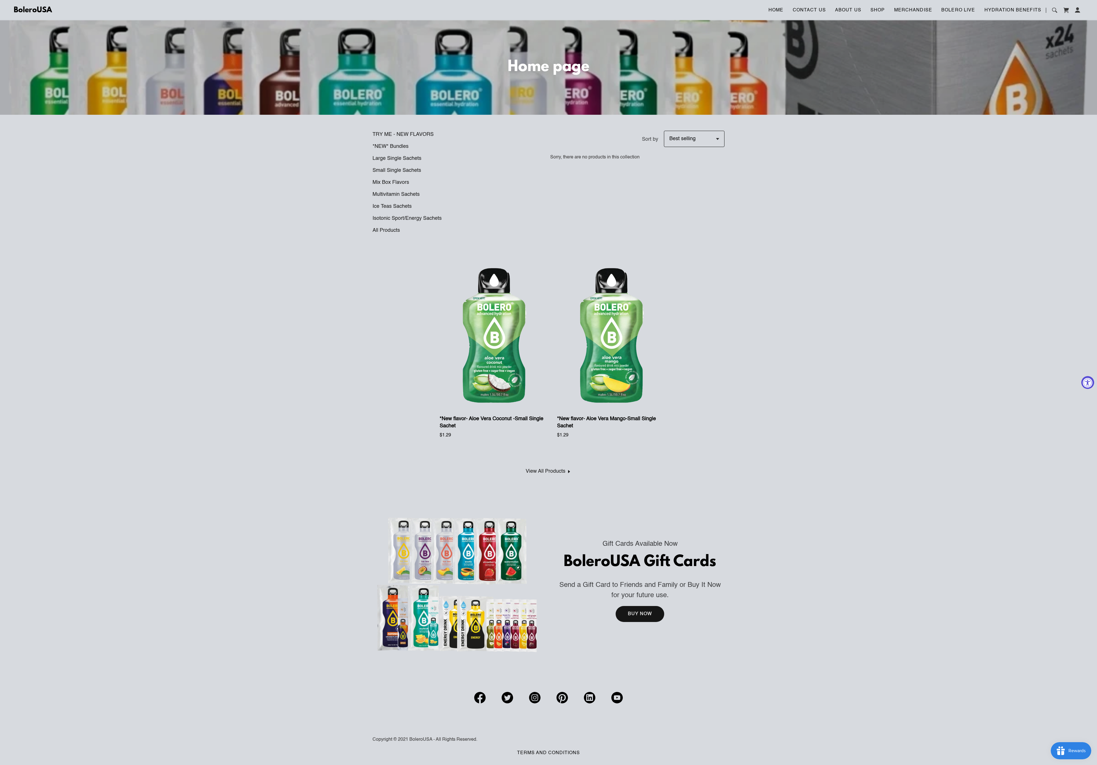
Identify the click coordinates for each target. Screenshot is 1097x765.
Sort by (650, 139)
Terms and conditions (548, 753)
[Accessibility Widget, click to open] (1087, 382)
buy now (640, 614)
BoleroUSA (33, 10)
